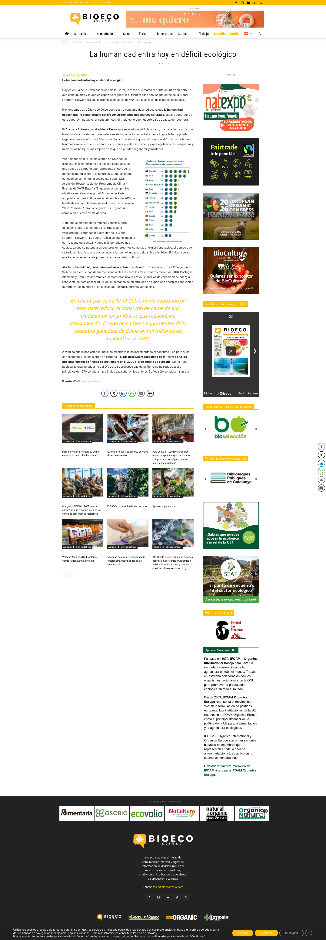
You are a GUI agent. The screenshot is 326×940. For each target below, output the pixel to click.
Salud (127, 34)
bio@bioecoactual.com (169, 887)
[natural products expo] (182, 813)
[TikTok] (255, 2)
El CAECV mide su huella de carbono (127, 506)
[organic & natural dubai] (217, 813)
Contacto (184, 34)
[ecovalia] (112, 813)
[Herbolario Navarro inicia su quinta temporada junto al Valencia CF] (82, 428)
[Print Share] (150, 393)
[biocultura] (147, 813)
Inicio (65, 42)
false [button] (64, 811)
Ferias (143, 34)
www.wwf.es (91, 381)
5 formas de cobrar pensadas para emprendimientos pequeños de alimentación (126, 561)
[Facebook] (236, 2)
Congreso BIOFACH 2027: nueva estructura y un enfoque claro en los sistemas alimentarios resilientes (81, 510)
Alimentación (106, 34)
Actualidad (81, 34)
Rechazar (266, 933)
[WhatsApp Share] (132, 393)
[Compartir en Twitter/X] (114, 393)
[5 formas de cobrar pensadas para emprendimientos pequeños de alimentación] (127, 533)
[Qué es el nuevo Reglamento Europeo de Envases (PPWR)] (127, 428)
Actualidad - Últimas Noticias (87, 42)
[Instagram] (242, 2)
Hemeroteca (164, 34)
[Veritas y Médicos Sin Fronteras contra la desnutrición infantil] (82, 533)
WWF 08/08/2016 (74, 75)
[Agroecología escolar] (173, 482)
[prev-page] (64, 576)
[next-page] (70, 576)
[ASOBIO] (76, 813)
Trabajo (204, 34)
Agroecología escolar (164, 506)
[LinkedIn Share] (123, 393)
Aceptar (243, 933)
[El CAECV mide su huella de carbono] (127, 482)
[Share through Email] (141, 393)
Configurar (291, 933)
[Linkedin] (248, 2)
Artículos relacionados (78, 405)
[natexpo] (252, 813)
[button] (259, 34)
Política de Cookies (145, 933)
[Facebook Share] (104, 393)
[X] (261, 2)
